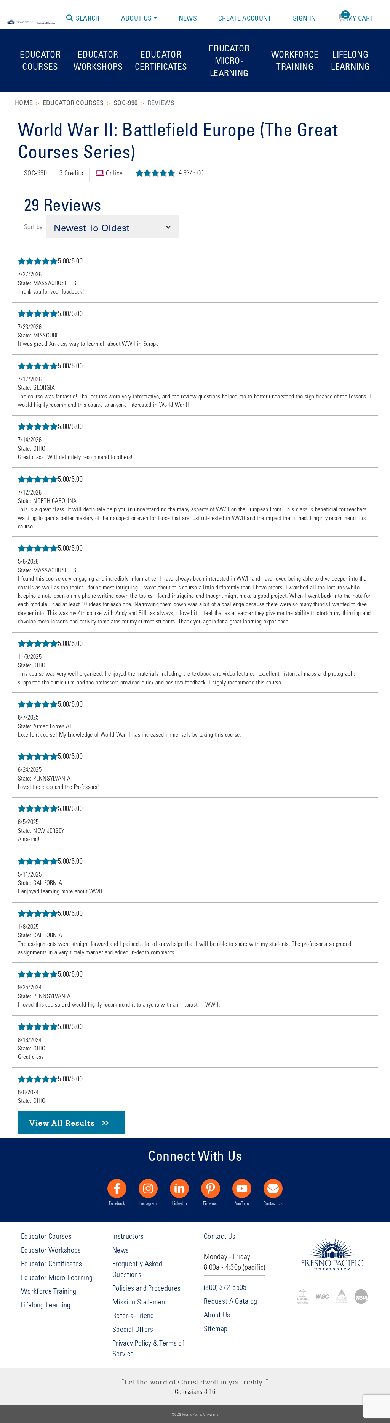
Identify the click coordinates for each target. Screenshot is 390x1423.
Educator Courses (40, 60)
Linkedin (179, 1203)
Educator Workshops (98, 60)
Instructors (128, 1236)
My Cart (359, 16)
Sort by (33, 227)
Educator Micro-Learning (229, 60)
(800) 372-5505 (225, 1287)
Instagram (148, 1203)
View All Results (62, 1123)
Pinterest (210, 1203)
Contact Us (273, 1203)
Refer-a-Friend (133, 1315)
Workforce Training (295, 60)
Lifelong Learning (350, 60)
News (188, 18)
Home (24, 102)
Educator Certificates (161, 60)
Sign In (304, 18)
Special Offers (132, 1329)
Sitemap (215, 1328)
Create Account (244, 18)
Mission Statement (139, 1301)
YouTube (242, 1203)
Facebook (117, 1203)
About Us (136, 18)
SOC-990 (125, 102)
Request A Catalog (230, 1300)
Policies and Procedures (146, 1287)
